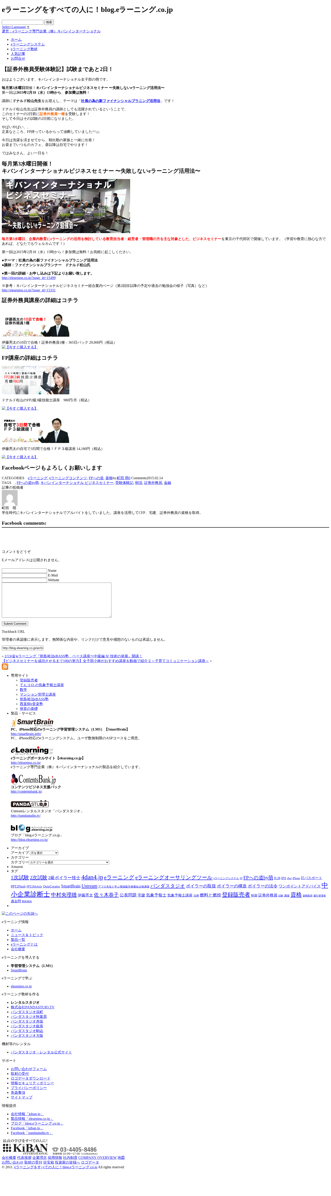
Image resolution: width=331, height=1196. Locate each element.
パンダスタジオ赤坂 (27, 1021)
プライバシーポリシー (29, 1088)
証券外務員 (153, 483)
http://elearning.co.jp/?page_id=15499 (29, 278)
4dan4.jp (92, 877)
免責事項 (18, 1092)
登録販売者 (236, 895)
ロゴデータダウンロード (30, 1078)
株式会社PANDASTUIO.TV (32, 1007)
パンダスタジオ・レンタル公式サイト (41, 1052)
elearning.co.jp (21, 986)
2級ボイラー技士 (64, 877)
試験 (280, 895)
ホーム (16, 930)
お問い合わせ (12, 1162)
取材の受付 (20, 1074)
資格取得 (308, 895)
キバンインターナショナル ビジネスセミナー (77, 483)
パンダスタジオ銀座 (27, 1026)
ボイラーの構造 (232, 886)
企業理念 (39, 1158)
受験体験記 (124, 483)
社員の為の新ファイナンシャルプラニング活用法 (120, 101)
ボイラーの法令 (263, 886)
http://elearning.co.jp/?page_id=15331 (29, 290)
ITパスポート (311, 878)
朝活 (138, 483)
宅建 (141, 895)
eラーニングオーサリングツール (174, 877)
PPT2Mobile (34, 886)
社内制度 (70, 1158)
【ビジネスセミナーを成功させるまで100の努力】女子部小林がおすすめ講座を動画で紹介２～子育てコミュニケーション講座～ (105, 661)
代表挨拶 (24, 1158)
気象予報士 (156, 895)
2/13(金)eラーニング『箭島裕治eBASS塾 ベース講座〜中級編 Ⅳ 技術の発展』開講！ (74, 656)
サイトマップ (21, 1097)
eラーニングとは (24, 944)
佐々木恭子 (106, 895)
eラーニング (38, 478)
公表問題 (128, 895)
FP (241, 878)
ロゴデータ (90, 1162)
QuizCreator (51, 886)
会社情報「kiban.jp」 (27, 1114)
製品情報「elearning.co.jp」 (32, 1119)
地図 (121, 1158)
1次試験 (20, 877)
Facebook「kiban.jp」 (27, 1128)
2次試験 (38, 877)
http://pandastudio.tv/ (26, 815)
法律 (196, 895)
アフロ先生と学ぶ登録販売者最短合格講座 (124, 886)
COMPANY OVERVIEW (97, 1158)
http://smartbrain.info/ (26, 734)
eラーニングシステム (226, 878)
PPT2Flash (18, 886)
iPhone (296, 878)
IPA (283, 878)
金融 (167, 483)
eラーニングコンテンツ (68, 478)
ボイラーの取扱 (201, 886)
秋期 (254, 895)
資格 (109, 478)
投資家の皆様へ (67, 1162)
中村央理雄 (64, 895)
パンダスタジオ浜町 (27, 1012)
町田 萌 (123, 478)
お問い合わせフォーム (29, 1069)
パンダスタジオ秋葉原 (29, 1017)
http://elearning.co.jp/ (26, 763)
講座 (287, 895)
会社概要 (18, 949)
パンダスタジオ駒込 (27, 1031)
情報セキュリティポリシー (32, 1083)
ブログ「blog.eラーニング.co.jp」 (37, 1123)
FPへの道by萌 (28, 483)
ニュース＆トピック (27, 935)
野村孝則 (27, 901)
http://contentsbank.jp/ (26, 791)
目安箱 (48, 1162)
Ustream (89, 886)
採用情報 (55, 1158)
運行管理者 (319, 895)
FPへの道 (96, 478)
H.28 (277, 878)
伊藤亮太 (85, 895)
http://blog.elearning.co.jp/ (29, 840)
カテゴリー (20, 862)
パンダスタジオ (167, 886)
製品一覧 (18, 940)
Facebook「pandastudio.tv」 (32, 1133)
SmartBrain (71, 886)
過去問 (16, 901)
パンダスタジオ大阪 (27, 1035)
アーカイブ (20, 853)
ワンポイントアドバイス (300, 886)
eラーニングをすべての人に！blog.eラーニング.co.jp (55, 1167)
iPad (289, 878)
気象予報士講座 (180, 895)
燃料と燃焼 (210, 895)
